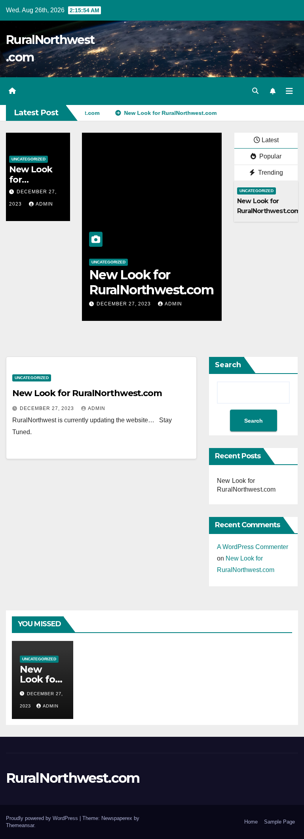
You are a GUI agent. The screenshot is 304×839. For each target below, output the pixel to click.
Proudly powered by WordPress (43, 818)
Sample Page (279, 822)
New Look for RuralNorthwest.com (151, 282)
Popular (269, 156)
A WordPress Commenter (252, 546)
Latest (270, 140)
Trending (269, 172)
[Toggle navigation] (289, 91)
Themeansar (20, 825)
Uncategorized (28, 159)
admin (44, 204)
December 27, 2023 (124, 304)
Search (228, 364)
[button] (255, 91)
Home (251, 822)
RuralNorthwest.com (72, 778)
